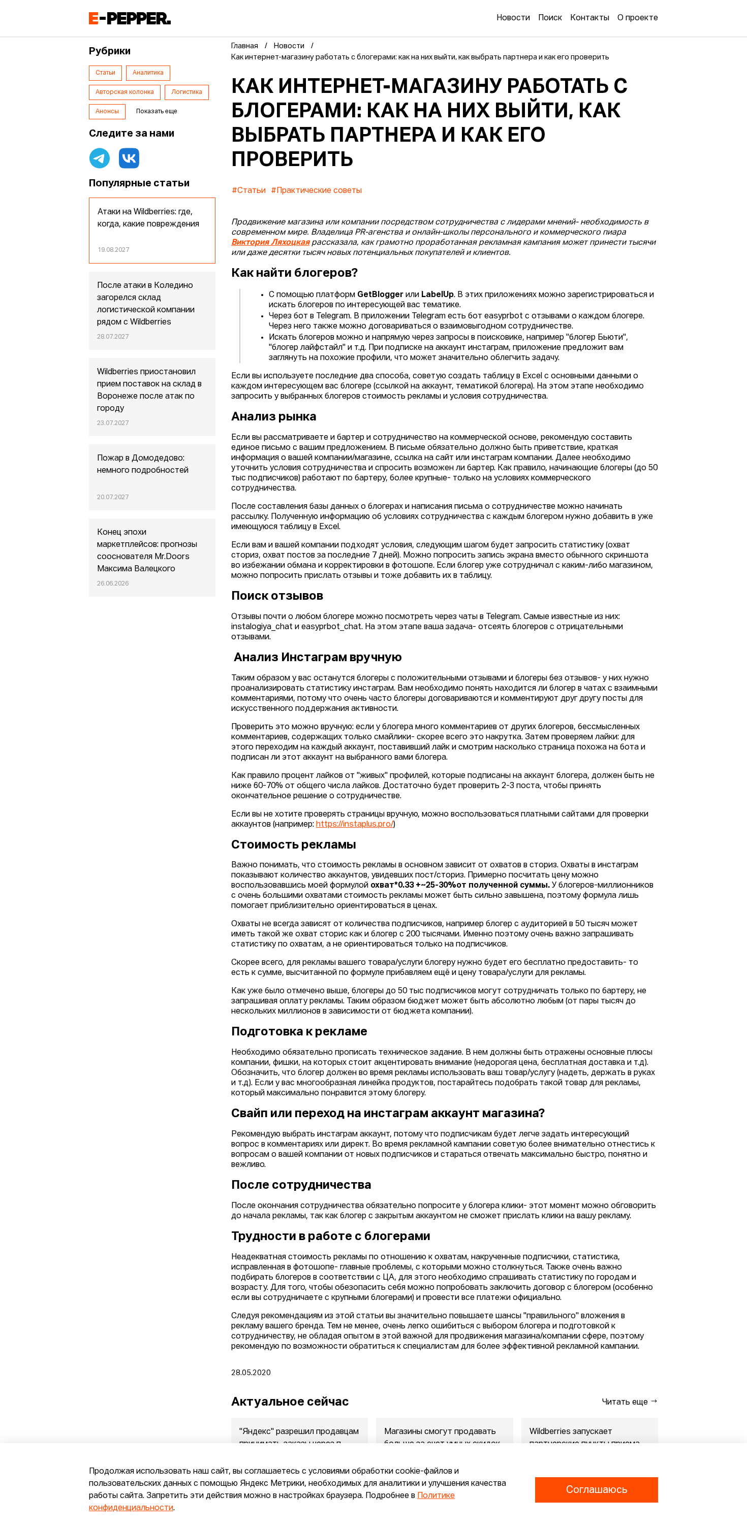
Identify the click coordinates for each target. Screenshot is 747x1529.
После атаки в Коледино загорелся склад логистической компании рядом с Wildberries (146, 304)
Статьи (105, 73)
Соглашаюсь (596, 1490)
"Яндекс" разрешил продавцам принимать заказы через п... (299, 1438)
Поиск (550, 18)
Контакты (589, 18)
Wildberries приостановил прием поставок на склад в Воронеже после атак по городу (149, 390)
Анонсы (107, 112)
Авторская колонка (125, 92)
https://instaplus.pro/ (354, 825)
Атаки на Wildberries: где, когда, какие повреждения (148, 218)
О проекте (637, 18)
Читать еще (626, 1402)
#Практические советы (316, 191)
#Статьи (249, 191)
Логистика (186, 92)
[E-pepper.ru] (130, 18)
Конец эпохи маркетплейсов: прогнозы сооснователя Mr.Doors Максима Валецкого (147, 551)
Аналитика (148, 73)
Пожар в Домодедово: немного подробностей (143, 464)
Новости (513, 18)
